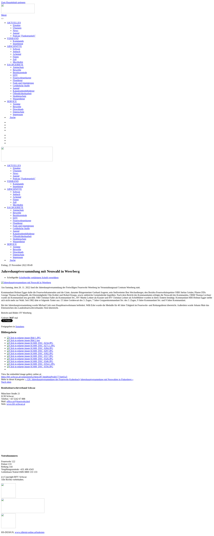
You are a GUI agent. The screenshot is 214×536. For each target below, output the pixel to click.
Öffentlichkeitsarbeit (22, 93)
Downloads (18, 109)
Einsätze (17, 25)
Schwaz (16, 49)
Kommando (18, 41)
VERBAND (13, 38)
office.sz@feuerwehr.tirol (18, 401)
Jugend (16, 33)
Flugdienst (17, 80)
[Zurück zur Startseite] (18, 12)
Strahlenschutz (19, 96)
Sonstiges (19, 326)
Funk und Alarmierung (23, 83)
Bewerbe (17, 70)
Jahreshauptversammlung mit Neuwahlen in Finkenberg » (106, 379)
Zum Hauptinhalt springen (13, 2)
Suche (13, 117)
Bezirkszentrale (20, 72)
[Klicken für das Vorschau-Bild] (26, 282)
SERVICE (12, 101)
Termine (16, 104)
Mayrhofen (18, 62)
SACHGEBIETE (15, 64)
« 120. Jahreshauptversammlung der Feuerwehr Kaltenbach (52, 379)
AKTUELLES (14, 22)
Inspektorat (18, 43)
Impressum (18, 114)
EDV (15, 75)
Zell (14, 59)
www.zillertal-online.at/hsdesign (29, 532)
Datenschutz (18, 112)
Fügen (16, 57)
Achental (17, 54)
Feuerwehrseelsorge (22, 78)
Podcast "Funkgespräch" (24, 36)
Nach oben (6, 382)
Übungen (17, 28)
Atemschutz (18, 67)
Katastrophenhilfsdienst (23, 91)
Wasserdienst (19, 98)
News (15, 30)
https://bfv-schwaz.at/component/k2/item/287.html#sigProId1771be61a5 (34, 377)
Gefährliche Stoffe (21, 85)
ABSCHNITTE (14, 46)
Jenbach (16, 51)
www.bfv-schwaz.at (16, 404)
